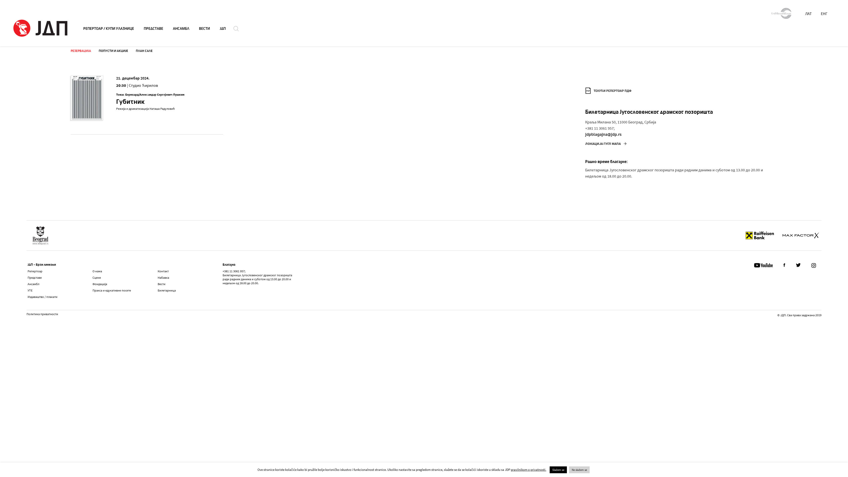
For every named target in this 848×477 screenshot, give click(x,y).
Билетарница (167, 290)
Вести (161, 284)
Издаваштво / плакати (42, 297)
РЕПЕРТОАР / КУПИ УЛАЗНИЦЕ (108, 28)
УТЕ (30, 290)
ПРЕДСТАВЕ (153, 28)
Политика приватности (42, 314)
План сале (144, 50)
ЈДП (223, 28)
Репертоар (35, 271)
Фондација (100, 284)
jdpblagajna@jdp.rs (603, 134)
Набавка (163, 278)
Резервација (81, 50)
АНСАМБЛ (181, 28)
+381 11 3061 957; (600, 128)
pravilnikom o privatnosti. (528, 469)
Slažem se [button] (558, 470)
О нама (97, 271)
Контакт (163, 271)
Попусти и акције (113, 50)
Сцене (97, 278)
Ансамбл (33, 284)
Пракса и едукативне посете (112, 290)
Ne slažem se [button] (579, 470)
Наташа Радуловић (162, 109)
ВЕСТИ (204, 28)
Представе (35, 278)
